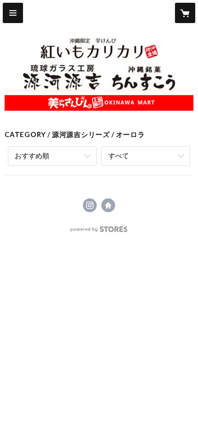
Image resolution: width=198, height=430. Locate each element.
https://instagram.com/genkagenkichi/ (90, 205)
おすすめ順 (32, 155)
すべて (118, 155)
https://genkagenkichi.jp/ (108, 205)
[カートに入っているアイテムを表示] (185, 13)
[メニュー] (13, 13)
